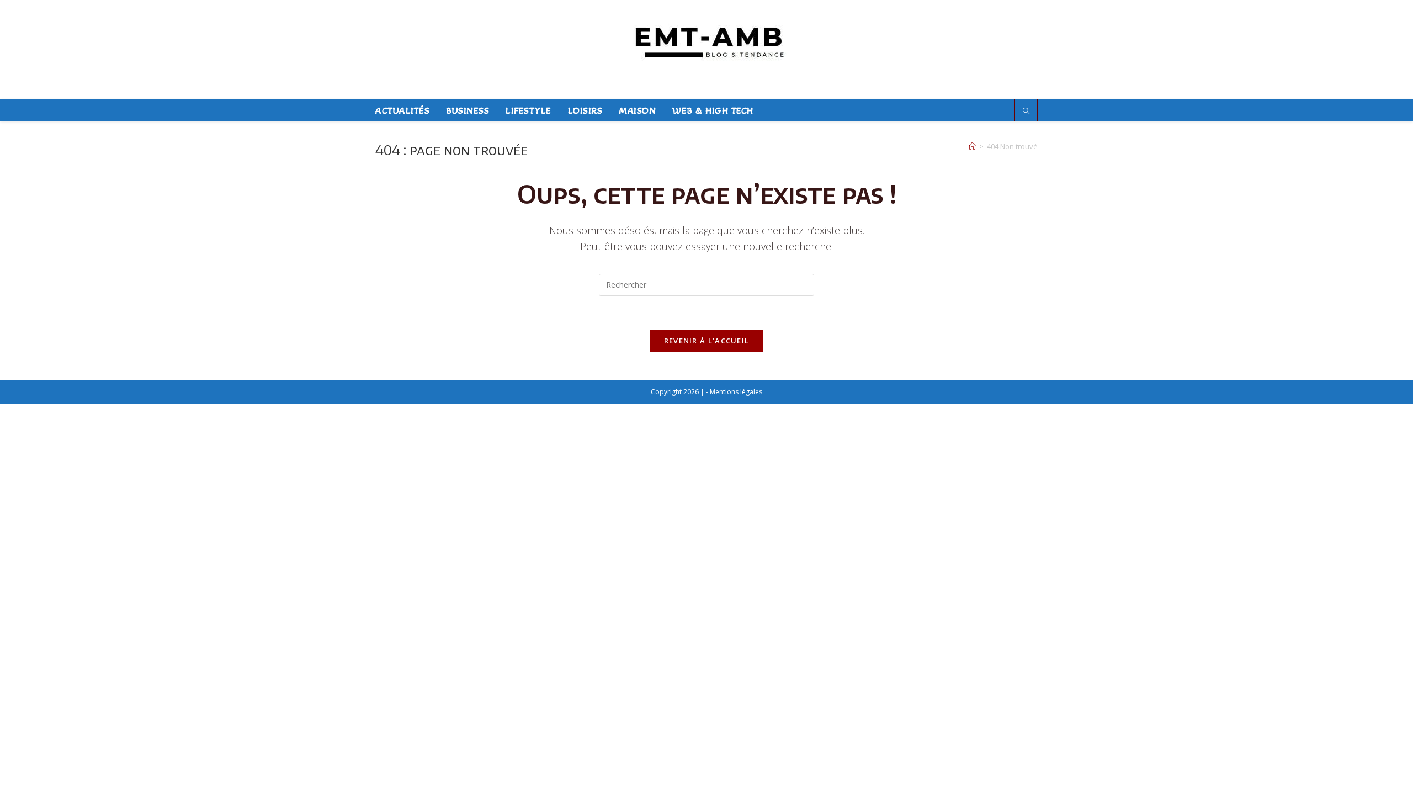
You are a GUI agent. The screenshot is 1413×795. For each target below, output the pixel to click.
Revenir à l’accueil (707, 341)
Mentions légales (736, 391)
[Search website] (1026, 111)
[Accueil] (972, 146)
